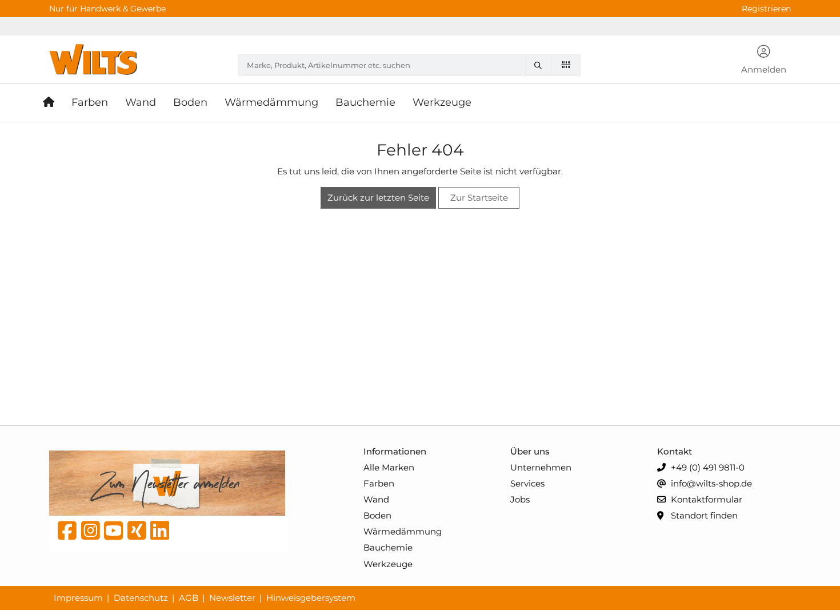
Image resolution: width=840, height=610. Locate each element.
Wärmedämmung (402, 531)
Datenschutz (141, 597)
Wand (376, 499)
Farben (378, 483)
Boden (377, 515)
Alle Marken (388, 467)
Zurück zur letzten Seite (378, 197)
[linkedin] (159, 533)
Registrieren (766, 8)
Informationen (394, 451)
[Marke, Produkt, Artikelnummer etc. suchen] (540, 65)
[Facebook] (67, 533)
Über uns (530, 451)
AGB (188, 597)
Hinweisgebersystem (310, 597)
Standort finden (703, 515)
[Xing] (136, 533)
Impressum (78, 597)
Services (527, 483)
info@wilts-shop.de (710, 483)
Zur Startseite (479, 197)
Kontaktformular (705, 499)
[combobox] (409, 65)
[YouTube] (113, 533)
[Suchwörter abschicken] (540, 65)
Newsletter (232, 597)
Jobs (520, 499)
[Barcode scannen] (566, 64)
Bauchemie (388, 547)
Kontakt (674, 451)
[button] (764, 61)
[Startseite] (53, 103)
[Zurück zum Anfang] (803, 582)
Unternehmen (540, 467)
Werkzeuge (388, 564)
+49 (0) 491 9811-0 (707, 467)
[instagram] (90, 533)
